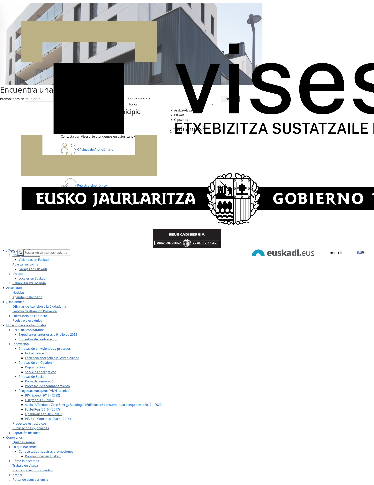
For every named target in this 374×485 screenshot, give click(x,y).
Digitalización (35, 367)
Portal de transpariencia (30, 479)
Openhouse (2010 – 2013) (43, 414)
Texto (13, 252)
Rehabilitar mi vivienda (29, 283)
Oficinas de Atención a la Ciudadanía (39, 306)
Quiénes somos (23, 442)
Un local (18, 274)
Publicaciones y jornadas (30, 428)
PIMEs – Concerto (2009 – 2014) (48, 419)
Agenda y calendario (27, 297)
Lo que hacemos (24, 447)
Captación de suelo (26, 433)
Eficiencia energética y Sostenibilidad (52, 358)
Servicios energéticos (40, 372)
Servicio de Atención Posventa (34, 311)
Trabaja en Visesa (25, 465)
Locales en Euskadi (32, 278)
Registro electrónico (27, 320)
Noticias (18, 292)
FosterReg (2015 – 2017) (42, 409)
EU (359, 252)
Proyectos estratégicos (29, 423)
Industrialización (37, 353)
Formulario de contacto (29, 316)
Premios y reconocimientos (32, 470)
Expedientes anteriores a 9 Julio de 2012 (48, 334)
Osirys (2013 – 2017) (39, 400)
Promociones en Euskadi (43, 456)
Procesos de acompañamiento (47, 386)
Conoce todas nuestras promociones (46, 451)
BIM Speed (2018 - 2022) (42, 395)
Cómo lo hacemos (25, 461)
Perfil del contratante (28, 330)
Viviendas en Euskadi (34, 260)
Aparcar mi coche (25, 264)
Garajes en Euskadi (33, 269)
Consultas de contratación (38, 339)
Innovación (20, 344)
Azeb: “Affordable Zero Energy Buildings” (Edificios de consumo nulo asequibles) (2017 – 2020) (93, 405)
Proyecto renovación (40, 381)
